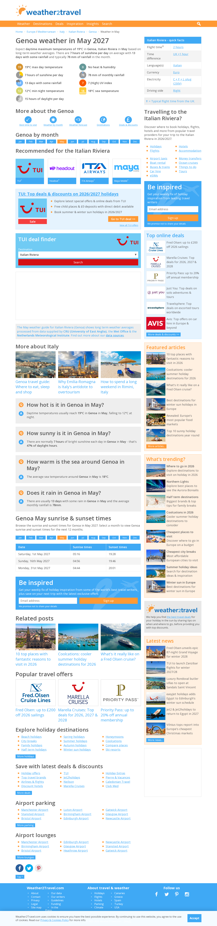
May (62, 141)
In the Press (51, 909)
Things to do (187, 167)
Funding (56, 904)
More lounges (25, 857)
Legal (34, 904)
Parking (99, 904)
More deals (24, 793)
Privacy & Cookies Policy (54, 920)
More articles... (156, 446)
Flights (154, 151)
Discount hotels (32, 786)
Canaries (119, 893)
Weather (23, 24)
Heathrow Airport (76, 850)
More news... (155, 740)
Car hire (155, 171)
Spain (117, 900)
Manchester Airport (34, 810)
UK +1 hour (180, 54)
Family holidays (31, 745)
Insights (93, 24)
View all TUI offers (129, 225)
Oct (114, 141)
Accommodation (190, 151)
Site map (36, 907)
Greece (118, 897)
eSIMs (154, 175)
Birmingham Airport (77, 814)
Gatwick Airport (116, 810)
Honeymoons (115, 737)
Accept (194, 918)
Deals (59, 24)
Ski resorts (113, 749)
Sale (33, 221)
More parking (25, 825)
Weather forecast (78, 124)
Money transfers (190, 158)
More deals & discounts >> (163, 334)
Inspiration (75, 24)
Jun (72, 141)
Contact (35, 897)
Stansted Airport (32, 814)
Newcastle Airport (118, 818)
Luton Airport (73, 810)
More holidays (25, 756)
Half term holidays (34, 749)
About (34, 893)
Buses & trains (160, 167)
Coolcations (114, 741)
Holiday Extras (115, 773)
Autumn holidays (75, 745)
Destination (25, 249)
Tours (183, 171)
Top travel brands (33, 777)
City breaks (29, 741)
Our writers (58, 897)
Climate (98, 907)
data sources (115, 335)
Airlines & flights (32, 782)
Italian (177, 65)
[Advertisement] (143, 10)
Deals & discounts (128, 124)
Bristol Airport (31, 818)
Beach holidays (31, 737)
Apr (51, 141)
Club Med (112, 786)
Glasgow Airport (117, 814)
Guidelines (57, 900)
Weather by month (53, 124)
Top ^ (20, 876)
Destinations (42, 24)
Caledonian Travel (118, 782)
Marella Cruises (74, 786)
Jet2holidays (72, 777)
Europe (31, 31)
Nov (124, 141)
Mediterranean (47, 31)
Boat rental (158, 163)
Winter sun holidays (77, 749)
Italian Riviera (77, 31)
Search (107, 24)
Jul (83, 141)
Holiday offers (30, 773)
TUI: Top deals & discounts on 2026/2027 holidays (68, 194)
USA (116, 907)
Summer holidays (75, 741)
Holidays (156, 146)
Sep (104, 141)
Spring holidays (74, 737)
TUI (66, 773)
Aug (93, 141)
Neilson (69, 782)
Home (19, 31)
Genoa (93, 31)
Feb (31, 141)
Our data (56, 893)
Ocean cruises (188, 163)
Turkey (118, 904)
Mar (41, 141)
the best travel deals (179, 617)
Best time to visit (28, 124)
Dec (135, 141)
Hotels (183, 146)
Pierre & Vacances (118, 777)
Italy (62, 31)
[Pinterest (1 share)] (39, 868)
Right (176, 90)
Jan (20, 141)
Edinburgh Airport (76, 818)
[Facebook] (20, 868)
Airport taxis (158, 158)
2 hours (178, 47)
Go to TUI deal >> (123, 219)
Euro (176, 72)
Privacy (35, 900)
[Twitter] (29, 868)
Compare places (117, 745)
